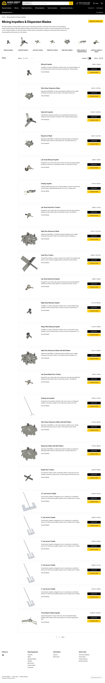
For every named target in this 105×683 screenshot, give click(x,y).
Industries (30, 654)
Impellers (30, 661)
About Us (55, 654)
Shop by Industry (7, 8)
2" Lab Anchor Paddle (48, 589)
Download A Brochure (96, 21)
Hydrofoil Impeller (47, 112)
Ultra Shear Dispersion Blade (50, 88)
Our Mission (99, 12)
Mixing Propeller (46, 64)
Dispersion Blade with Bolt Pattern (52, 446)
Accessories (30, 667)
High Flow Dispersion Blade (50, 231)
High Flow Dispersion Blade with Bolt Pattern (55, 350)
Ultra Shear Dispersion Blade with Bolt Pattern (56, 422)
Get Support (99, 8)
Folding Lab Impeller (47, 398)
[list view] (102, 58)
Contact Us (91, 8)
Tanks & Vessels (31, 665)
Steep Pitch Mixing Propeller (50, 327)
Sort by (20, 58)
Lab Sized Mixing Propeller (50, 160)
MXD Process (56, 656)
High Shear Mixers (27, 8)
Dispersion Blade (46, 136)
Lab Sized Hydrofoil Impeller (50, 279)
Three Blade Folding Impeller (50, 613)
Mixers (17, 8)
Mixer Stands (31, 663)
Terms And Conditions (84, 654)
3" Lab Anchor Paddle (48, 541)
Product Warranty (83, 659)
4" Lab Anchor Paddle (48, 565)
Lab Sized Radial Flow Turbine (51, 374)
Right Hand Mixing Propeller (50, 303)
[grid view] (100, 58)
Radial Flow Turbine (47, 470)
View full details (45, 72)
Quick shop (94, 69)
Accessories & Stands (66, 8)
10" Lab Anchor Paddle (48, 493)
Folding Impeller (46, 183)
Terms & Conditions (6, 676)
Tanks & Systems (52, 8)
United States (96, 677)
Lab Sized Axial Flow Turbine (50, 207)
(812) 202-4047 (86, 4)
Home (3, 17)
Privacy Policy (82, 656)
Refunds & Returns (83, 661)
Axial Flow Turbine (47, 255)
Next (62, 637)
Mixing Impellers (40, 8)
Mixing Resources (7, 12)
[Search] (71, 3)
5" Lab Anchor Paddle (48, 517)
